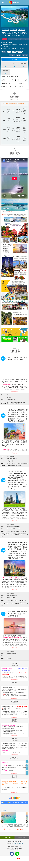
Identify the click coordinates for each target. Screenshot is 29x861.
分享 (13, 55)
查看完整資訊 (14, 391)
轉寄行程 (22, 29)
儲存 (19, 55)
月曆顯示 (14, 59)
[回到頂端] (27, 761)
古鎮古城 (20, 51)
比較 (26, 55)
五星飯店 (14, 51)
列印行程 (6, 29)
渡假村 (9, 51)
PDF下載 (14, 29)
